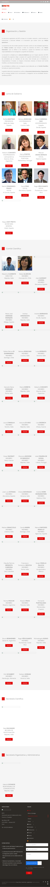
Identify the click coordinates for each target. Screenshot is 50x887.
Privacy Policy (18, 882)
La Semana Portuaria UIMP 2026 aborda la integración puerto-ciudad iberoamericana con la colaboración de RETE (13, 854)
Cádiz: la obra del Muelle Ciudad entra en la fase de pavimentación (13, 847)
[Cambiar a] (10, 19)
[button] (13, 19)
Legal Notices (29, 882)
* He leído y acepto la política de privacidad (35, 868)
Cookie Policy (23, 882)
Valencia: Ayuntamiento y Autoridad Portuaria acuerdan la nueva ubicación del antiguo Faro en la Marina (12, 863)
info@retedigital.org (5, 1)
